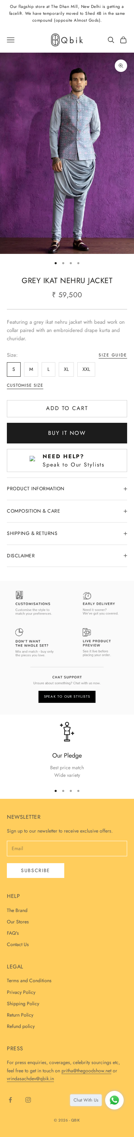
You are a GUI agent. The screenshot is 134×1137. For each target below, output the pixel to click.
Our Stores (18, 921)
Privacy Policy (21, 992)
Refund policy (21, 1026)
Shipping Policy (23, 1003)
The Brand (17, 910)
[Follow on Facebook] (10, 1099)
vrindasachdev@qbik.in (30, 1078)
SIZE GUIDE (113, 355)
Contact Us (18, 944)
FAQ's (13, 933)
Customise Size (25, 385)
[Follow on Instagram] (28, 1099)
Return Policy (20, 1014)
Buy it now (67, 433)
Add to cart (67, 408)
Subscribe (35, 870)
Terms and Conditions (29, 980)
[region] (67, 750)
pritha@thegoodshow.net (86, 1070)
